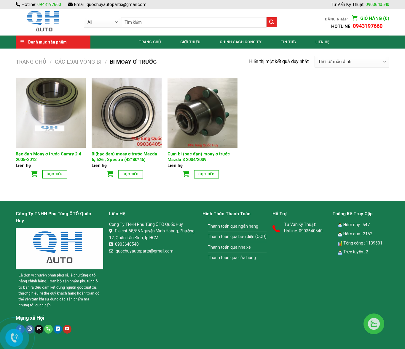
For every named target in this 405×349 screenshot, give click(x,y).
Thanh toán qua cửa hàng (232, 257)
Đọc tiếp (55, 174)
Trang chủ (31, 62)
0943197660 (49, 4)
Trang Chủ (150, 42)
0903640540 (377, 4)
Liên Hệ (322, 42)
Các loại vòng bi (78, 62)
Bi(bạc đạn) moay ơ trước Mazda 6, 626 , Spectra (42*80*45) (124, 157)
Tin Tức (288, 42)
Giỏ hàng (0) (374, 18)
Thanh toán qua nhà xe (229, 247)
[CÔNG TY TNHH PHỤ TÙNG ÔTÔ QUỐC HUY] (45, 22)
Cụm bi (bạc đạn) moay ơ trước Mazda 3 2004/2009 (199, 157)
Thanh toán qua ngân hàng (233, 226)
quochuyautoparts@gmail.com (116, 4)
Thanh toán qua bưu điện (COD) (237, 236)
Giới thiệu (190, 42)
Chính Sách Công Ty (241, 42)
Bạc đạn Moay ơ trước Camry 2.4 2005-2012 (48, 157)
